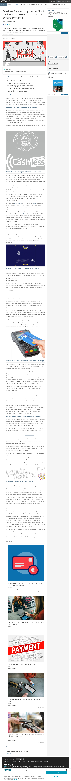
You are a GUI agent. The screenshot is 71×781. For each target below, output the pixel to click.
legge (34, 203)
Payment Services (48, 4)
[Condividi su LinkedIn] (7, 25)
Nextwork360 (6, 766)
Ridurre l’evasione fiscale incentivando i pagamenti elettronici (21, 86)
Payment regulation (31, 4)
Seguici (18, 759)
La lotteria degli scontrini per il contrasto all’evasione (19, 90)
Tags (11, 761)
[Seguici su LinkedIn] (23, 759)
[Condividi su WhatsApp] (9, 25)
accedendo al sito (29, 435)
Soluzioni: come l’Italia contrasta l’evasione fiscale (18, 83)
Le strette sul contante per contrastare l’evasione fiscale (20, 85)
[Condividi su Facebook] (3, 25)
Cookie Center (45, 761)
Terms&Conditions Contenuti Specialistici (34, 761)
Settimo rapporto (20, 213)
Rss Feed (15, 761)
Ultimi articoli (23, 4)
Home (4, 21)
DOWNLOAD (64, 33)
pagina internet (18, 203)
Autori (8, 761)
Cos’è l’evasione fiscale (12, 82)
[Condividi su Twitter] (5, 25)
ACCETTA (57, 772)
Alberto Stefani (6, 36)
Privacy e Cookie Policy (22, 761)
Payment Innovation (40, 4)
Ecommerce (54, 4)
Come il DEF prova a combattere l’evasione (17, 91)
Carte (59, 4)
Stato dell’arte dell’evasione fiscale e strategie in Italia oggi (20, 88)
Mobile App (63, 4)
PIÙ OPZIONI (56, 776)
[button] (3, 4)
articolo (31, 189)
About (5, 761)
